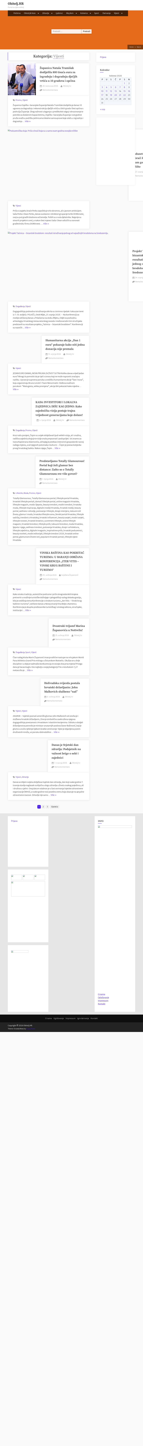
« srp (102, 109)
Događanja (20, 306)
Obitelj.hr (67, 86)
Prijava (103, 57)
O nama (48, 1018)
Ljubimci (59, 13)
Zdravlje (45, 13)
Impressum (103, 1000)
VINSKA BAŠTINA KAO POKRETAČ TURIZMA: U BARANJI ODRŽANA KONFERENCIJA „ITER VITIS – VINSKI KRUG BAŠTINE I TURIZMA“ (62, 561)
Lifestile (19, 493)
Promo (19, 100)
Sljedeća (54, 807)
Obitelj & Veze (30, 13)
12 (111, 91)
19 (111, 95)
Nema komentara (50, 90)
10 (102, 91)
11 (106, 91)
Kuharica (84, 13)
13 (116, 91)
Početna (17, 13)
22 (124, 95)
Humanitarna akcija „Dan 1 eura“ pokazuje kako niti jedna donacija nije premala (65, 345)
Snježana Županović (69, 575)
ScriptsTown (30, 1029)
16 (129, 91)
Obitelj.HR (16, 4)
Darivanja (106, 13)
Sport (96, 13)
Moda (26, 493)
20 (115, 95)
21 (120, 95)
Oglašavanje (103, 997)
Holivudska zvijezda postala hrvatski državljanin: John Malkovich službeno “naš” (62, 687)
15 (124, 91)
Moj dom (70, 13)
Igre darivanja (83, 1018)
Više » (28, 121)
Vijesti (116, 13)
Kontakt (101, 1004)
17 (102, 95)
